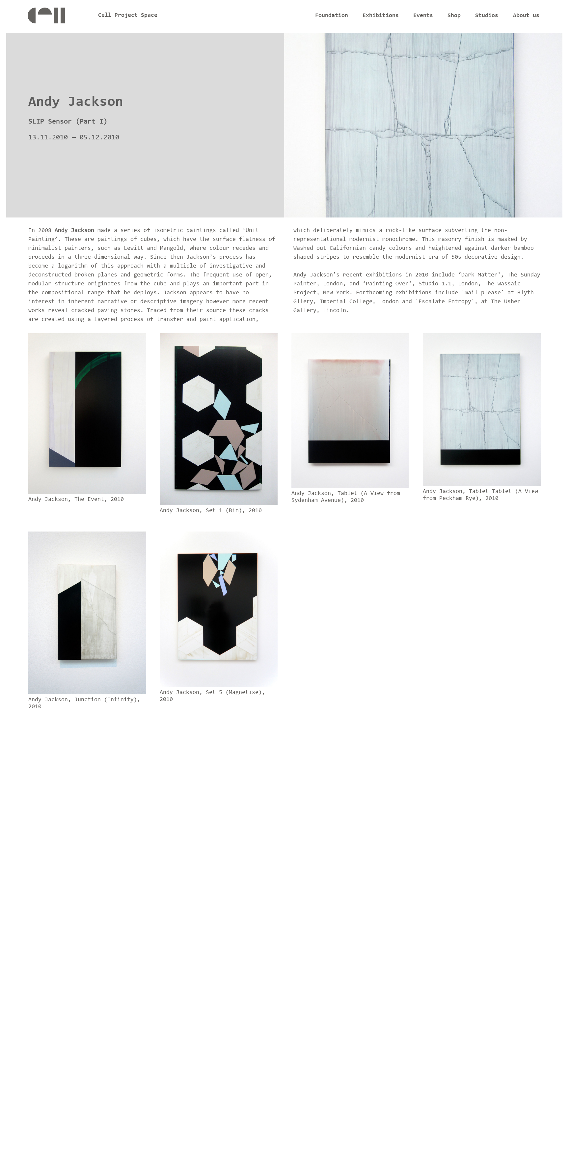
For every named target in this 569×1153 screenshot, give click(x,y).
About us (526, 16)
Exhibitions (381, 16)
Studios (486, 16)
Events (423, 16)
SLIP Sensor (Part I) (67, 122)
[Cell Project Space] (57, 17)
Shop (454, 16)
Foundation (331, 16)
